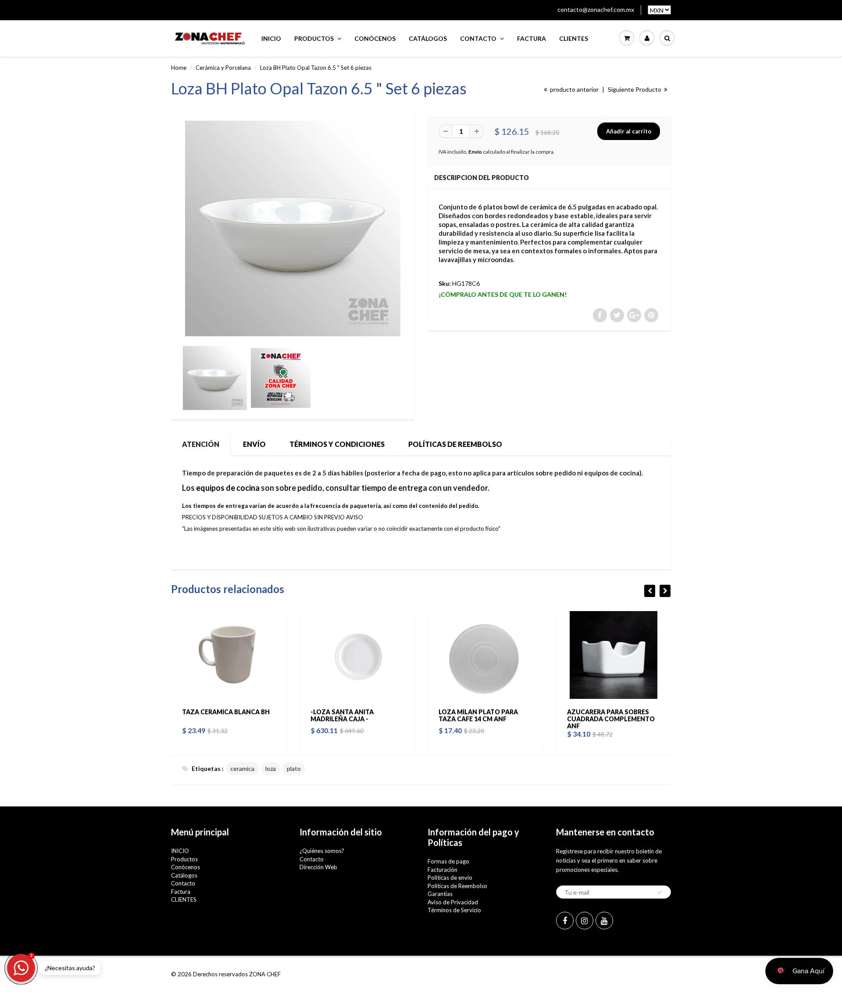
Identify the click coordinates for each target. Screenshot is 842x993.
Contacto (478, 38)
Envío (475, 151)
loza (270, 768)
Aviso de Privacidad (453, 902)
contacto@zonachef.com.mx (595, 9)
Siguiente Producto (635, 89)
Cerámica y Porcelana (223, 67)
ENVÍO (254, 444)
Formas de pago (448, 861)
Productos (314, 38)
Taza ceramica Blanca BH (226, 712)
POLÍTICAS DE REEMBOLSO (455, 444)
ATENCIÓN (200, 444)
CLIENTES (573, 38)
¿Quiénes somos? (322, 850)
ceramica (242, 768)
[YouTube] (604, 920)
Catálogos (428, 38)
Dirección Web (318, 867)
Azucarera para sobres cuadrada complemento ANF (611, 719)
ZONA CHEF (265, 974)
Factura (531, 38)
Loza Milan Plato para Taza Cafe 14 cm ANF (478, 715)
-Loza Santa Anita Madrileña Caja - (342, 715)
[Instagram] (584, 920)
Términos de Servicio (454, 910)
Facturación (442, 869)
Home (178, 67)
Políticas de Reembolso (457, 885)
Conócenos (375, 38)
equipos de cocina (228, 488)
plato (294, 768)
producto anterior (574, 89)
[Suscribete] (660, 892)
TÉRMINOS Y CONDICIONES (337, 444)
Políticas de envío (450, 877)
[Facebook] (565, 920)
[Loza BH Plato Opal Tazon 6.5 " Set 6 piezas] (292, 228)
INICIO (271, 38)
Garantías (440, 893)
